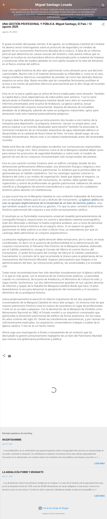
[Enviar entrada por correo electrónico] (9, 357)
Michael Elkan (60, 514)
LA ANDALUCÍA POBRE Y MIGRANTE (22, 472)
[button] (103, 25)
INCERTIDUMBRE (11, 439)
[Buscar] (103, 5)
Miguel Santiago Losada (53, 5)
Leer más (99, 463)
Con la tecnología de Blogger (55, 508)
